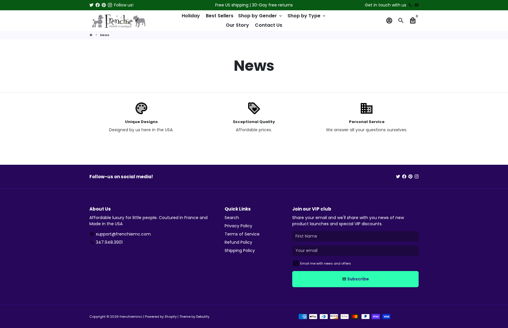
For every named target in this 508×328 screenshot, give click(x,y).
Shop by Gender (260, 15)
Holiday (191, 15)
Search (232, 218)
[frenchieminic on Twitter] (91, 5)
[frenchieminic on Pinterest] (104, 5)
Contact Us (268, 25)
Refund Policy (238, 242)
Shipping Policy (240, 250)
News (104, 35)
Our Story (237, 25)
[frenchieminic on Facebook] (98, 5)
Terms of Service (242, 234)
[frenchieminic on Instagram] (110, 5)
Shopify (171, 316)
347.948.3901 (106, 242)
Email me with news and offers (325, 263)
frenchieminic (131, 316)
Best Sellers (219, 15)
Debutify (202, 316)
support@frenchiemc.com (120, 234)
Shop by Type (307, 15)
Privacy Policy (238, 226)
